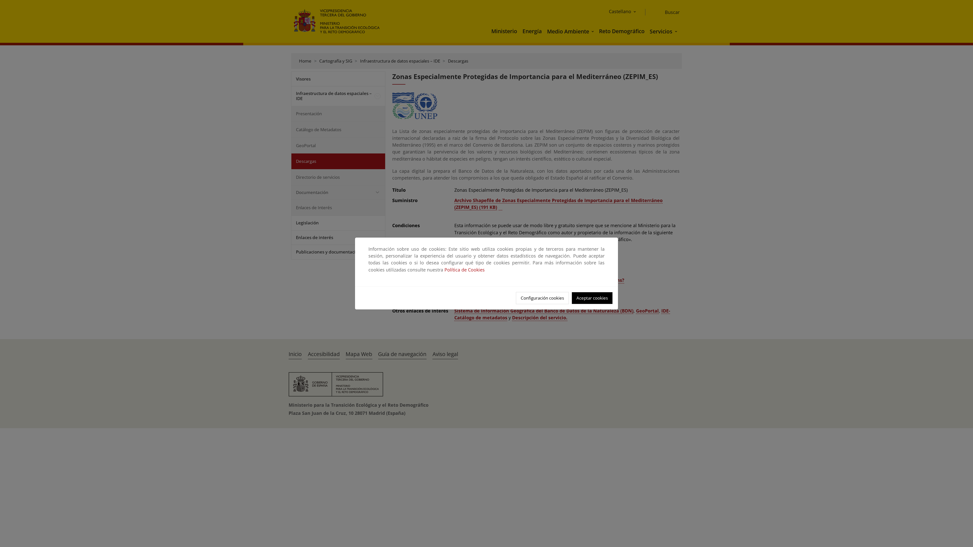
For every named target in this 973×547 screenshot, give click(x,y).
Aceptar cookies (592, 298)
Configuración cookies (542, 298)
